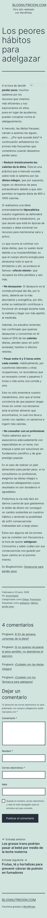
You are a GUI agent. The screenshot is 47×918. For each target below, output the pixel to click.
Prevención (35, 599)
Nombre (7, 751)
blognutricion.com (29, 5)
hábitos (34, 603)
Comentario (9, 718)
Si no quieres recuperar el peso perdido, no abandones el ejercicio (23, 652)
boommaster (12, 595)
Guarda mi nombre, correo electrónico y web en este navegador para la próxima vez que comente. (25, 804)
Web (4, 784)
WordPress (29, 906)
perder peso (8, 606)
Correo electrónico (13, 767)
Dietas (25, 599)
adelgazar (24, 603)
